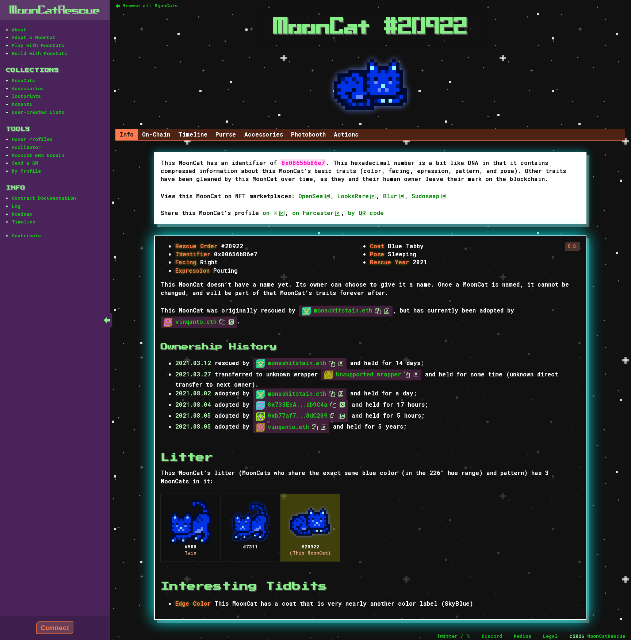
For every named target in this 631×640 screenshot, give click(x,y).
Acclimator (26, 147)
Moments (22, 104)
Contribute (26, 235)
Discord (492, 636)
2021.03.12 (193, 363)
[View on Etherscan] (385, 310)
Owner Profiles (32, 139)
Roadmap (22, 214)
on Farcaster (313, 212)
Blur (390, 196)
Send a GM (25, 163)
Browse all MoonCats (150, 5)
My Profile (26, 171)
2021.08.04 (193, 404)
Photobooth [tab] (308, 134)
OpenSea (310, 196)
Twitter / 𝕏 (453, 636)
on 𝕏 (270, 212)
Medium (522, 636)
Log (16, 206)
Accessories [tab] (263, 134)
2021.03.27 (193, 374)
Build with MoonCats (39, 53)
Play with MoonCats (38, 45)
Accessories (28, 88)
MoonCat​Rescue (54, 9)
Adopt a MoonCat (34, 37)
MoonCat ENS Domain (38, 155)
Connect (55, 628)
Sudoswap (425, 196)
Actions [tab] (346, 134)
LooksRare (353, 196)
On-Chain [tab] (156, 134)
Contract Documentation (44, 198)
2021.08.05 (193, 415)
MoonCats (23, 80)
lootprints (26, 96)
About (19, 29)
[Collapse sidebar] (107, 320)
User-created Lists (38, 112)
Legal (550, 636)
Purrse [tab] (225, 134)
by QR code (366, 212)
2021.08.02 (193, 393)
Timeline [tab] (192, 134)
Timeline (23, 222)
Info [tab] (126, 134)
